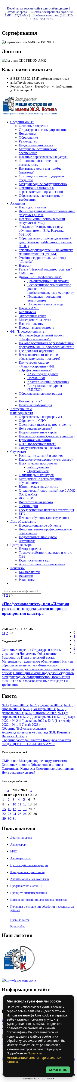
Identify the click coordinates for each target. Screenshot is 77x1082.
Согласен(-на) (58, 1069)
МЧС (13, 851)
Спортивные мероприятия (55, 768)
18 (19, 809)
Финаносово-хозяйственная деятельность (30, 667)
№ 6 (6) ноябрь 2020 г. (41, 713)
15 (4, 809)
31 (14, 818)
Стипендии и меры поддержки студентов (43, 673)
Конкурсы (27, 768)
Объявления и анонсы (47, 764)
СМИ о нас (10, 761)
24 (14, 814)
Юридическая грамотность (38, 486)
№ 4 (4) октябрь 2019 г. (39, 709)
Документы (28, 653)
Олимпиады (10, 768)
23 (9, 814)
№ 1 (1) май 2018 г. (15, 705)
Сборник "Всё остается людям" (24, 728)
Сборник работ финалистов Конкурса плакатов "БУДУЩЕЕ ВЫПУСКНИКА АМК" (36, 742)
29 (4, 818)
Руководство (11, 657)
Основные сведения (16, 650)
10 (14, 804)
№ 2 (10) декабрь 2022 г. (29, 720)
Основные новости (16, 764)
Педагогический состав (38, 657)
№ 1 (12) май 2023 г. (26, 724)
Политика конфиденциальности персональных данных (34, 1057)
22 (4, 814)
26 (25, 814)
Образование (46, 653)
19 (25, 809)
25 (19, 814)
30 (9, 818)
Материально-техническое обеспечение (30, 661)
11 (19, 804)
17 (14, 809)
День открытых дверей (18, 772)
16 (9, 809)
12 (25, 804)
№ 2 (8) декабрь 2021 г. (39, 717)
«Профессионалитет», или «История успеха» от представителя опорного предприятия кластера (35, 609)
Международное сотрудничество (26, 677)
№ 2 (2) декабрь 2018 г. (46, 705)
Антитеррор (18, 844)
